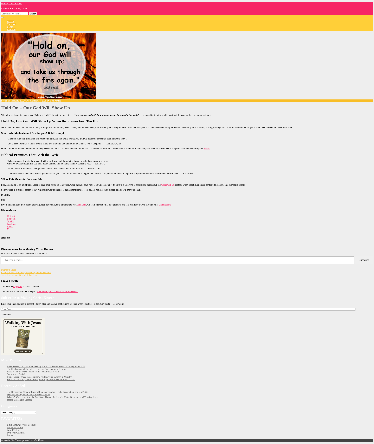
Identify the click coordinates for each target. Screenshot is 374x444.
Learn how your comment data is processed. (57, 291)
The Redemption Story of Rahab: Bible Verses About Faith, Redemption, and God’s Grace (49, 392)
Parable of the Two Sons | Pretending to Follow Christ (26, 272)
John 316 (11, 29)
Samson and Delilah (16, 374)
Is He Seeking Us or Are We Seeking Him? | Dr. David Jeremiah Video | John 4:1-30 (46, 366)
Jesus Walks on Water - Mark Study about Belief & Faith (33, 371)
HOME (10, 21)
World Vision (13, 430)
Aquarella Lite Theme (11, 440)
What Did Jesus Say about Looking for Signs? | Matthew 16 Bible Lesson (41, 379)
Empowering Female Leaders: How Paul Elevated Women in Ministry (39, 377)
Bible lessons (165, 204)
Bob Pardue (55, 100)
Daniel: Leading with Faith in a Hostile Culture (28, 394)
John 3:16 (81, 204)
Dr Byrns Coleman (16, 432)
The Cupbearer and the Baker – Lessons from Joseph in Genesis (36, 369)
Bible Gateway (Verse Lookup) (21, 425)
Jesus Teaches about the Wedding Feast (19, 275)
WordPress (38, 440)
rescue (207, 148)
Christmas (11, 24)
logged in (17, 286)
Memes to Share (8, 270)
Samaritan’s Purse (15, 427)
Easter (10, 27)
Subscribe (364, 260)
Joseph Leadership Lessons (19, 400)
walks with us (167, 185)
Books (10, 435)
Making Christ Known (11, 3)
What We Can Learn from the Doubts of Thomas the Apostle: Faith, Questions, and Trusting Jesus (52, 397)
